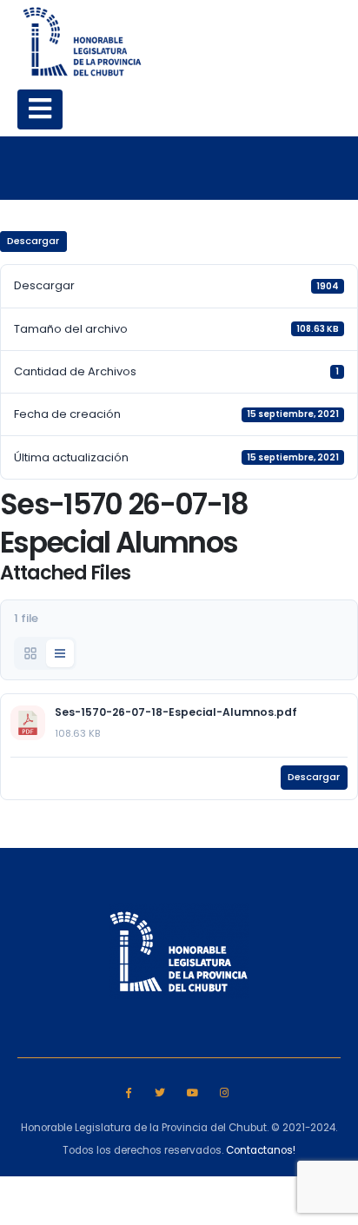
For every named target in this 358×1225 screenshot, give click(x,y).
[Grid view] (30, 653)
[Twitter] (160, 1091)
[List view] (60, 653)
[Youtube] (192, 1091)
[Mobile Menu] (40, 109)
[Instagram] (223, 1091)
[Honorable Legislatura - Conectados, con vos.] (82, 41)
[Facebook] (128, 1091)
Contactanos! (260, 1150)
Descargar (33, 241)
